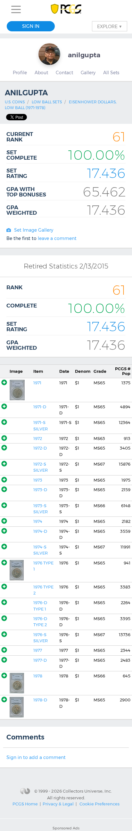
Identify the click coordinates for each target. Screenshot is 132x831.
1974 (37, 521)
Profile (20, 72)
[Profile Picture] (49, 54)
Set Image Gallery (33, 230)
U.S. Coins (15, 102)
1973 (37, 480)
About (41, 72)
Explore (109, 26)
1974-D (40, 531)
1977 (37, 650)
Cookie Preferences (99, 803)
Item (38, 371)
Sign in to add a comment (36, 757)
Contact (64, 72)
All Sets (111, 72)
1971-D (39, 406)
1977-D (40, 660)
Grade (100, 371)
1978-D (40, 700)
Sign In (30, 26)
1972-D (40, 448)
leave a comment (57, 238)
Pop (122, 371)
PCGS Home (25, 803)
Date (64, 371)
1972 (37, 438)
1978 (37, 676)
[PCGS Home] (66, 9)
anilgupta (84, 55)
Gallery (88, 72)
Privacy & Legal (58, 803)
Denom (82, 371)
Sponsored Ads (66, 828)
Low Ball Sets (47, 102)
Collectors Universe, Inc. (87, 791)
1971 (37, 382)
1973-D (40, 489)
